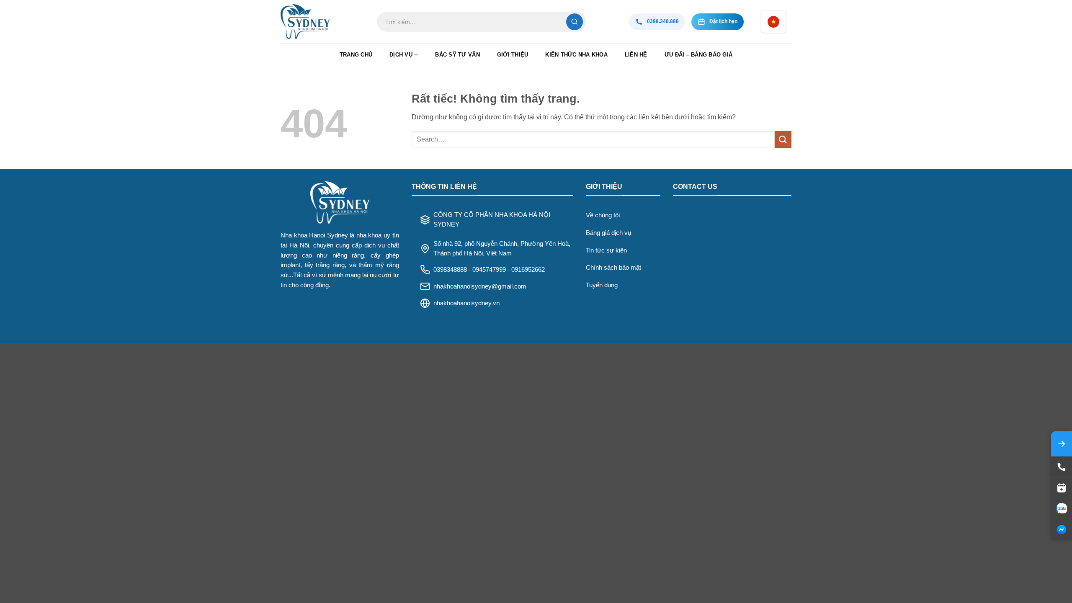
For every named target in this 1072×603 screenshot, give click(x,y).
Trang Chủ (356, 55)
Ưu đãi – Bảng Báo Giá (698, 55)
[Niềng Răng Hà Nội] (322, 21)
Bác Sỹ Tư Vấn (457, 55)
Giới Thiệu (512, 55)
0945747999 (489, 269)
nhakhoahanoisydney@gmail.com (479, 286)
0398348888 (450, 269)
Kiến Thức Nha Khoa (576, 55)
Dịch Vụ (400, 55)
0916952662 (528, 269)
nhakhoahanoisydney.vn (466, 303)
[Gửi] (783, 139)
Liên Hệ (636, 55)
